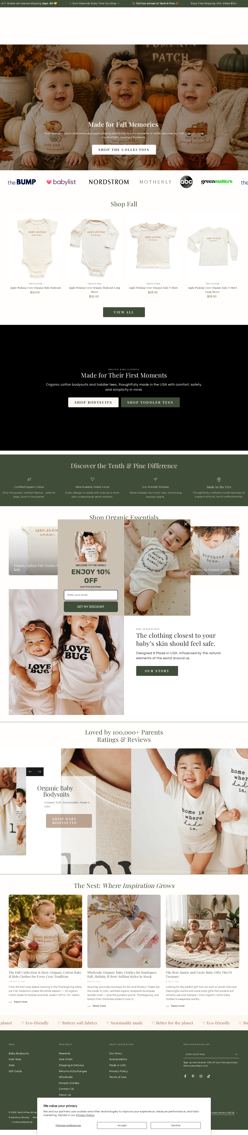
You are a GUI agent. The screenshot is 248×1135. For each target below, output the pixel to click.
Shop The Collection (124, 149)
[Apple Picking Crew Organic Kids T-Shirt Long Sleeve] (212, 246)
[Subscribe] (237, 1054)
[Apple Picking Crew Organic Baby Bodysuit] (35, 246)
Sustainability (118, 1059)
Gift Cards (15, 1071)
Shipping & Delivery (71, 1065)
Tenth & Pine (23, 1112)
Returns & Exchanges (73, 1071)
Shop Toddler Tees (150, 402)
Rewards (64, 1053)
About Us (65, 1094)
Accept (122, 1125)
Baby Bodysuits (19, 1053)
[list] (124, 488)
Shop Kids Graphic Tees (67, 815)
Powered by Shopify (19, 1117)
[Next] (39, 771)
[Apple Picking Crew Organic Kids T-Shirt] (153, 246)
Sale (12, 1065)
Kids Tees (15, 1059)
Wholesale (66, 1077)
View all (124, 312)
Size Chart (65, 1059)
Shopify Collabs (69, 1083)
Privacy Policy (85, 1115)
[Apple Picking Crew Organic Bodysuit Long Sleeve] (94, 246)
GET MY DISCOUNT (90, 607)
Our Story (157, 671)
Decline (175, 1125)
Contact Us (66, 1088)
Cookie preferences (22, 1122)
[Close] (185, 524)
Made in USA (117, 1065)
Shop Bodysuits (93, 402)
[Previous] (30, 771)
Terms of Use (117, 1077)
